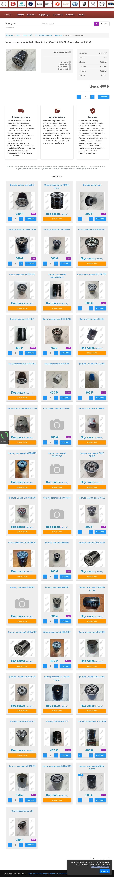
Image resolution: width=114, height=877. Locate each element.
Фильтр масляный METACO (22, 229)
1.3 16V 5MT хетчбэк (43, 35)
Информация (44, 15)
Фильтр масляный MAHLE (92, 498)
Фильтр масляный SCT (57, 721)
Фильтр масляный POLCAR (92, 542)
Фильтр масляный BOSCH (22, 274)
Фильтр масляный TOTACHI (57, 498)
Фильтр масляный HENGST (91, 229)
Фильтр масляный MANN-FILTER (57, 186)
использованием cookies (100, 867)
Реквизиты (52, 874)
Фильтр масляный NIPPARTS (22, 453)
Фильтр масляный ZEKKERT (22, 542)
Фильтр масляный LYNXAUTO (22, 408)
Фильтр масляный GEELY (22, 185)
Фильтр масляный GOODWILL (56, 319)
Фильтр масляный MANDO (92, 363)
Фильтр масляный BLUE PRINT (92, 455)
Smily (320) (27, 35)
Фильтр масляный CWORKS (22, 363)
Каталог (9, 35)
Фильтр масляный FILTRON (57, 229)
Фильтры (58, 35)
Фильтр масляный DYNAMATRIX (57, 276)
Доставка (31, 15)
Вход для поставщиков (37, 874)
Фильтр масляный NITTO (22, 587)
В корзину (104, 97)
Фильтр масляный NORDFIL (57, 408)
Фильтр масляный (92, 185)
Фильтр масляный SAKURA (92, 408)
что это (64, 214)
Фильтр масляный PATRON (22, 498)
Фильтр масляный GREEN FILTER (57, 678)
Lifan (18, 35)
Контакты (70, 15)
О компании (58, 15)
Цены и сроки (57, 219)
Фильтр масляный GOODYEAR (57, 455)
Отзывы (81, 15)
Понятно (104, 871)
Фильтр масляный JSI (22, 811)
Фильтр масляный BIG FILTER (91, 274)
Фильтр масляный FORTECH (92, 721)
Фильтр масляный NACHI (56, 363)
